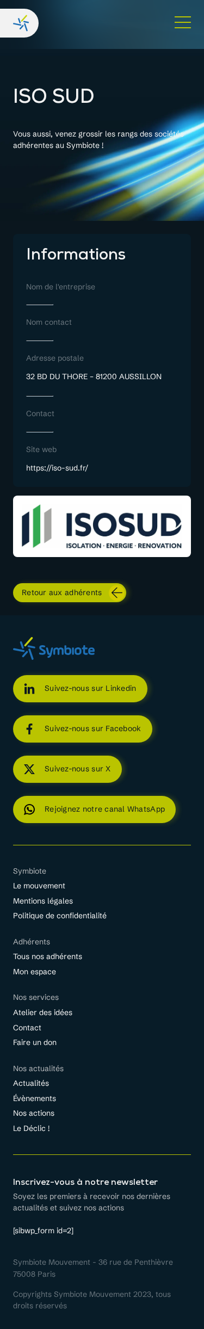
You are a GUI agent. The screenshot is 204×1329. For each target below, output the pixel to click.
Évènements (34, 1099)
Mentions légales (43, 901)
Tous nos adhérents (47, 957)
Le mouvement (39, 886)
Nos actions (33, 1113)
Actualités (31, 1083)
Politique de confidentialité (60, 916)
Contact (27, 1028)
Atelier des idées (42, 1013)
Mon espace (34, 972)
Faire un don (35, 1043)
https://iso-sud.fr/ (57, 467)
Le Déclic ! (31, 1128)
